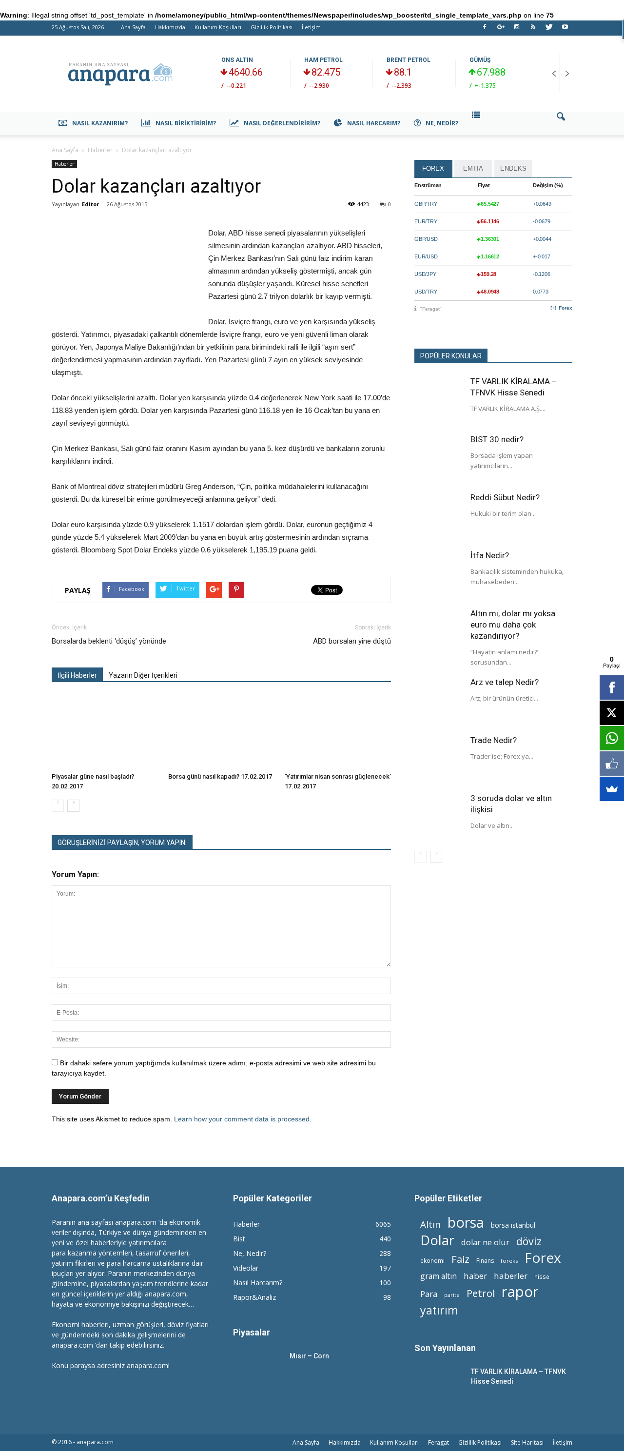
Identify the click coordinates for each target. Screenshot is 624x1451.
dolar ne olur (485, 1242)
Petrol (481, 1293)
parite (452, 1295)
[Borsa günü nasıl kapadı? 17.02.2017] (221, 731)
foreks (509, 1260)
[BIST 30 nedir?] (438, 458)
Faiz (460, 1259)
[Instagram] (516, 30)
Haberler (64, 163)
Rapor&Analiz (254, 1297)
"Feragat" (431, 309)
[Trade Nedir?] (438, 759)
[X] (612, 713)
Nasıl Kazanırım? (100, 123)
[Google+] (500, 30)
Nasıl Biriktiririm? (186, 123)
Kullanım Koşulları (218, 27)
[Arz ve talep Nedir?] (438, 701)
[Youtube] (565, 30)
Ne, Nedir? (442, 123)
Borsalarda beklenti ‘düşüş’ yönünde (109, 641)
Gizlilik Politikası (271, 27)
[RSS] (533, 30)
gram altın (438, 1276)
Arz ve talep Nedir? (504, 682)
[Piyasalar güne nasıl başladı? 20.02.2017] (105, 731)
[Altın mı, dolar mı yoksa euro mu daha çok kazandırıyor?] (438, 632)
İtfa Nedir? (489, 555)
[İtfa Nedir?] (438, 574)
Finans (485, 1260)
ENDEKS (513, 168)
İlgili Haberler (77, 675)
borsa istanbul (513, 1225)
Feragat (438, 1442)
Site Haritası (527, 1442)
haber (475, 1276)
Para (428, 1294)
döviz (529, 1241)
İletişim (311, 27)
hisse (541, 1276)
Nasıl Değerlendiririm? (282, 123)
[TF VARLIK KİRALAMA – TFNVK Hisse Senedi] (438, 400)
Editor (90, 204)
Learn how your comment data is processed (242, 1119)
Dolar (437, 1240)
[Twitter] (549, 30)
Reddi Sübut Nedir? (505, 497)
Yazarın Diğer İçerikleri (143, 675)
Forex (565, 308)
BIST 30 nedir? (497, 439)
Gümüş (479, 60)
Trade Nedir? (493, 740)
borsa (466, 1222)
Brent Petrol (408, 60)
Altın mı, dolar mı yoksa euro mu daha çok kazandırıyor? (512, 624)
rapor (520, 1292)
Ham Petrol (323, 60)
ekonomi (432, 1260)
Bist (239, 1238)
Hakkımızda (170, 27)
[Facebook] (484, 30)
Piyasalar (251, 1332)
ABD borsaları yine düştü (352, 641)
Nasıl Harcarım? (373, 123)
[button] (560, 123)
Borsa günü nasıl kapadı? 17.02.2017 (220, 776)
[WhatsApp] (612, 738)
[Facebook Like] (612, 763)
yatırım (439, 1310)
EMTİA (473, 168)
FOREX (433, 168)
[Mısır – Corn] (257, 1368)
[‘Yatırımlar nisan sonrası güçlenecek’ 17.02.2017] (338, 731)
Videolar (245, 1268)
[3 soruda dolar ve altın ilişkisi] (438, 817)
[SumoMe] (612, 789)
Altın (430, 1224)
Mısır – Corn (309, 1356)
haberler (510, 1276)
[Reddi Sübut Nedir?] (438, 516)
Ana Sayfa (133, 27)
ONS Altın (237, 60)
